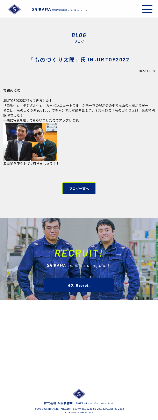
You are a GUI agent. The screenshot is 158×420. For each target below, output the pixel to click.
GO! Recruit (79, 285)
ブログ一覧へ (79, 188)
